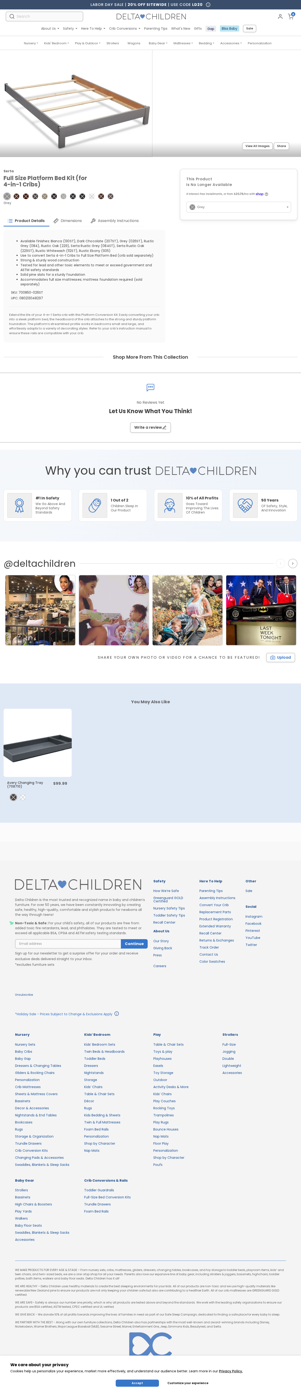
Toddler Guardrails (99, 1190)
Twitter (251, 944)
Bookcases (23, 1122)
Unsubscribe (24, 995)
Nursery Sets (25, 1044)
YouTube (253, 937)
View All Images (257, 146)
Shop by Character (99, 1143)
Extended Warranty (215, 926)
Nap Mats (91, 1150)
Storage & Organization (34, 1136)
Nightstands (94, 1072)
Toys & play (162, 1051)
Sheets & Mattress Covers (36, 1094)
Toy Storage (163, 1072)
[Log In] (280, 16)
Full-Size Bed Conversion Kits (107, 1197)
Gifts (198, 28)
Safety (68, 28)
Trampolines (163, 1115)
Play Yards (23, 1211)
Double (228, 1058)
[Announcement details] (116, 1014)
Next (293, 563)
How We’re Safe (166, 890)
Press (157, 955)
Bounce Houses (165, 1129)
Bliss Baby (229, 28)
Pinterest (253, 930)
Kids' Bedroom (55, 43)
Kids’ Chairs (93, 1087)
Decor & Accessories (32, 1108)
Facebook (253, 923)
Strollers (113, 43)
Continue (134, 943)
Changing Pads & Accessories (39, 1157)
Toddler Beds (94, 1058)
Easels (158, 1065)
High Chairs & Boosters (33, 1204)
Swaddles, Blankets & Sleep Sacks (42, 1164)
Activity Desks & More (171, 1087)
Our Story (161, 941)
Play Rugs (161, 1122)
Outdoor (160, 1079)
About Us (48, 28)
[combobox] (44, 16)
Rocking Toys (164, 1108)
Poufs (157, 1164)
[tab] (26, 220)
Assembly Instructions (217, 898)
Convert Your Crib (214, 905)
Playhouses (162, 1058)
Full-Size (229, 1044)
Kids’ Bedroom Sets (99, 1044)
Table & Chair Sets (99, 1094)
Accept (137, 1383)
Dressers (91, 1065)
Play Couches (164, 1101)
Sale (249, 28)
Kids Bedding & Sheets (102, 1115)
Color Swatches (212, 961)
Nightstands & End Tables (36, 1115)
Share (281, 146)
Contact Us (208, 954)
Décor (89, 1101)
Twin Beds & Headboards (104, 1051)
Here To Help (91, 28)
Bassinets (22, 1101)
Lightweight (231, 1065)
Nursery (30, 43)
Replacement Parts (215, 912)
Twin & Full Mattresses (102, 1122)
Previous (281, 563)
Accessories (229, 43)
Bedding (205, 43)
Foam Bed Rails (96, 1129)
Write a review (148, 427)
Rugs (19, 1129)
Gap (210, 28)
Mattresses (182, 43)
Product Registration (216, 919)
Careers (159, 966)
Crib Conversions (123, 28)
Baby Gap (23, 1058)
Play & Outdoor (86, 43)
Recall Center (164, 922)
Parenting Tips (155, 28)
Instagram (254, 916)
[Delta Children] (81, 884)
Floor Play (161, 1143)
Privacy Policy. (231, 1371)
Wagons (133, 43)
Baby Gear (157, 43)
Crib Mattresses (28, 1087)
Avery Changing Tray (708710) (25, 784)
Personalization (260, 43)
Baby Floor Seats (28, 1225)
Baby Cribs (23, 1051)
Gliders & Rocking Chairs (35, 1072)
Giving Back (162, 948)
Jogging (228, 1051)
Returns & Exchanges (216, 940)
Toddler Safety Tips (169, 915)
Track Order (209, 947)
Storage (90, 1079)
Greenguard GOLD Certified (168, 900)
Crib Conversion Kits (31, 1150)
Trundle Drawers (28, 1143)
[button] (7, 196)
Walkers (21, 1218)
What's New (180, 28)
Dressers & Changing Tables (38, 1065)
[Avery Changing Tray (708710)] (38, 743)
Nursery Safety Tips (169, 908)
